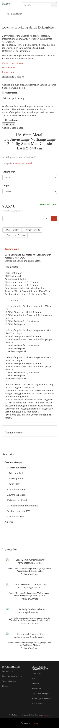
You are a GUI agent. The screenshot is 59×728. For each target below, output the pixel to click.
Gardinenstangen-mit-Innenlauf (23, 505)
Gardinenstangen (13, 462)
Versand (21, 211)
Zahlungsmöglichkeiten (12, 676)
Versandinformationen (11, 681)
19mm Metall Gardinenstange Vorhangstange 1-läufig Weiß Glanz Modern (29, 643)
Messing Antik (16, 478)
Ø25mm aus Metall (16, 494)
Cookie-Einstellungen (13, 63)
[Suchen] (54, 4)
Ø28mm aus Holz (15, 516)
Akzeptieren (11, 92)
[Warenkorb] (46, 14)
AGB (34, 678)
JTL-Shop (34, 723)
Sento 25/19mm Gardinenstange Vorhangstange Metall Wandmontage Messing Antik (29, 594)
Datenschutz (8, 67)
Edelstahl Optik (17, 473)
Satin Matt (14, 483)
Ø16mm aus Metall (23, 163)
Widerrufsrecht (38, 703)
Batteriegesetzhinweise (42, 698)
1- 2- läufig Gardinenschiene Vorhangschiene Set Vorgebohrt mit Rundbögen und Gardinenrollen (29, 619)
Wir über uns (7, 671)
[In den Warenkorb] (54, 218)
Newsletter (6, 686)
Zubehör (9, 521)
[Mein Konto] (54, 14)
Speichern (8, 124)
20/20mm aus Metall (17, 500)
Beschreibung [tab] (12, 248)
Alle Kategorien (14, 13)
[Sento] (9, 4)
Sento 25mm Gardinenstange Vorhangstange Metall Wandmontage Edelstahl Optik (29, 569)
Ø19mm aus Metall (16, 489)
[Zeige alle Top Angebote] (56, 549)
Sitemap (35, 683)
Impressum (8, 72)
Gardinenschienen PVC (18, 511)
